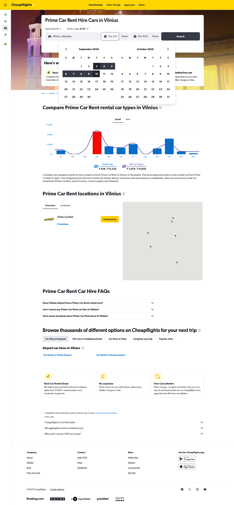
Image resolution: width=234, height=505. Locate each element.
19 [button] (111, 81)
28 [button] (73, 96)
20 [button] (65, 89)
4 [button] (104, 66)
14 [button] (73, 81)
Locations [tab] (65, 205)
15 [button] (81, 81)
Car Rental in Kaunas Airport (110, 355)
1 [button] (81, 66)
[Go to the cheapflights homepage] (23, 5)
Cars (43, 93)
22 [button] (81, 89)
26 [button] (111, 89)
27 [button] (65, 96)
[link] (110, 219)
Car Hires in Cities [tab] (118, 339)
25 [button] (104, 89)
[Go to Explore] (5, 35)
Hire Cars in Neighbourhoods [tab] (87, 339)
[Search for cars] (5, 28)
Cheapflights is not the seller (60, 422)
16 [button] (89, 81)
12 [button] (111, 73)
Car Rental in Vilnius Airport (57, 355)
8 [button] (81, 73)
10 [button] (96, 73)
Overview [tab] (50, 205)
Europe (52, 93)
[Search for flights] (5, 14)
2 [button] (89, 66)
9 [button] (89, 73)
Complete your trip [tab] (142, 339)
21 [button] (73, 89)
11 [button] (104, 73)
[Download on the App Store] (187, 466)
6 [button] (66, 73)
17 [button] (96, 81)
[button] (5, 4)
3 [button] (96, 66)
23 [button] (88, 89)
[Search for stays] (5, 21)
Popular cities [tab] (166, 339)
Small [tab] (118, 119)
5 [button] (112, 66)
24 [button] (96, 89)
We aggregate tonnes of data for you (64, 428)
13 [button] (66, 81)
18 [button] (104, 81)
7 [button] (73, 73)
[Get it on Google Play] (187, 459)
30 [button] (88, 96)
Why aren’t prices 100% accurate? (63, 433)
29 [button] (81, 96)
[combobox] (53, 28)
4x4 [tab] (128, 119)
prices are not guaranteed (106, 413)
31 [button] (168, 96)
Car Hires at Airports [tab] (55, 339)
